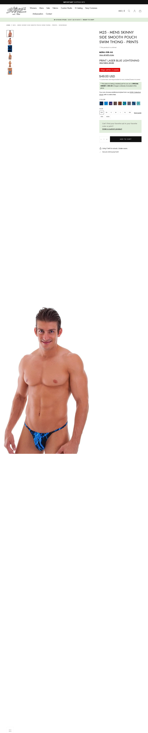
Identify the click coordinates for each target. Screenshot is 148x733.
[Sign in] (134, 11)
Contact (49, 14)
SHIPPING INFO (79, 2)
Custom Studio (66, 8)
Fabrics (55, 8)
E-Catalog (79, 8)
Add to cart (126, 139)
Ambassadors (38, 14)
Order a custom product (112, 129)
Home (8, 25)
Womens (33, 8)
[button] (122, 11)
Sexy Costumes (91, 8)
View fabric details (106, 63)
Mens (41, 8)
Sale (48, 8)
